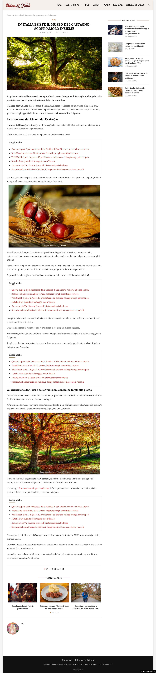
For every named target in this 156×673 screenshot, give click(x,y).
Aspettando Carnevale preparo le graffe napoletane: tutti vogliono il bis (137, 60)
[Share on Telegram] (63, 569)
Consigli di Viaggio (135, 5)
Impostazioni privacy (148, 671)
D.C (50, 32)
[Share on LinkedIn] (57, 569)
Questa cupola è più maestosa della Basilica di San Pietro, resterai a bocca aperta (50, 149)
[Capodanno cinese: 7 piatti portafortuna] (22, 592)
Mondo (107, 5)
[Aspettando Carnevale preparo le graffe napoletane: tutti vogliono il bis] (115, 62)
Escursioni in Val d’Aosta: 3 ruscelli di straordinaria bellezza (39, 165)
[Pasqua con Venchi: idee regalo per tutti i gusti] (115, 47)
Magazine (117, 5)
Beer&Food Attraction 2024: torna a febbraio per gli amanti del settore (44, 153)
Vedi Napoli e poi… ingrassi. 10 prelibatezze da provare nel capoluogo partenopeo (50, 157)
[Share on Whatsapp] (60, 569)
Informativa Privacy (84, 660)
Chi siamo (67, 660)
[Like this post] (47, 569)
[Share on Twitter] (52, 569)
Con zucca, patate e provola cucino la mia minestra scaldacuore (136, 75)
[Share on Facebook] (49, 569)
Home (59, 5)
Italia (87, 5)
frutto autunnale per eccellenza (34, 488)
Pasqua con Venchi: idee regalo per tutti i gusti (135, 44)
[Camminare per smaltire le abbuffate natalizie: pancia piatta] (86, 592)
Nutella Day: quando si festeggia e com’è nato (33, 161)
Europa (96, 5)
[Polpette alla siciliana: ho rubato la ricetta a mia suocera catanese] (115, 92)
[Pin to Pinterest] (55, 569)
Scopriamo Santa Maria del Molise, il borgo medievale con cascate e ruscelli (47, 169)
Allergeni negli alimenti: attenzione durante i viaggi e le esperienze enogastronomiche (137, 30)
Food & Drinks (72, 5)
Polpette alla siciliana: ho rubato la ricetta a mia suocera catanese (135, 90)
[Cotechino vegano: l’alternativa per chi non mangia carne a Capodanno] (54, 592)
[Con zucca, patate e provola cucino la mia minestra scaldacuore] (115, 77)
